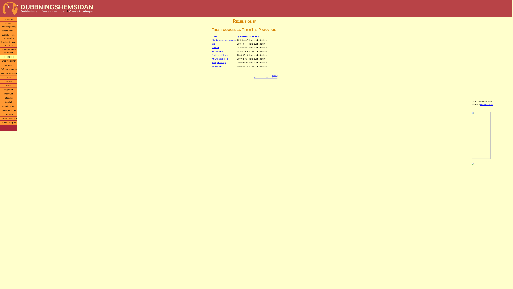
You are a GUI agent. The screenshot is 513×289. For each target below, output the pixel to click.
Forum (8, 85)
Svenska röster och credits (8, 36)
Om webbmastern (9, 118)
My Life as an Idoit (220, 59)
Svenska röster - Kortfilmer (8, 51)
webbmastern (486, 104)
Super (214, 44)
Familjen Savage (219, 62)
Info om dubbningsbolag (8, 25)
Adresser (9, 65)
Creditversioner (9, 61)
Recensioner (8, 57)
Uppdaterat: (243, 36)
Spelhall (8, 102)
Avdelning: (254, 36)
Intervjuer (8, 93)
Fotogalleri (8, 98)
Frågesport (9, 89)
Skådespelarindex (9, 69)
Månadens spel (8, 106)
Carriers (215, 47)
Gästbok (9, 81)
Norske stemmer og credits (8, 44)
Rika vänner (217, 66)
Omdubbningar (8, 30)
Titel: (214, 36)
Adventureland (218, 51)
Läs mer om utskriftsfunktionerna (265, 78)
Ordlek (9, 77)
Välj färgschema (9, 110)
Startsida (9, 19)
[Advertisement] (492, 57)
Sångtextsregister (9, 73)
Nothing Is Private (220, 55)
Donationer (9, 114)
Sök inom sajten (9, 122)
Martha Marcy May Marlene (224, 40)
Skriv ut (274, 76)
